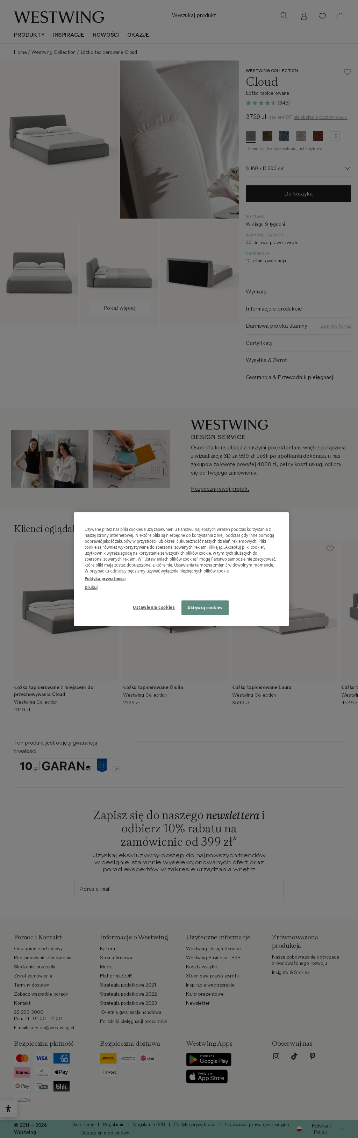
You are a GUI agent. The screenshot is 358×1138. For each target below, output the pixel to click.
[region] (181, 569)
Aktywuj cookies (205, 607)
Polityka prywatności (105, 578)
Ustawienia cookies (154, 607)
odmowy (118, 571)
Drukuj (91, 587)
